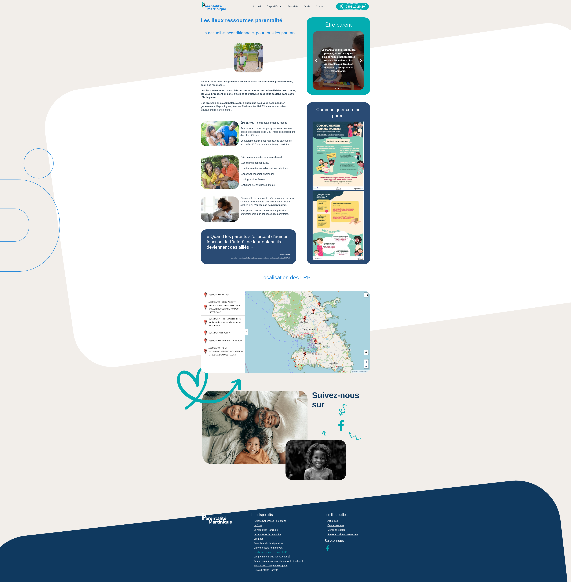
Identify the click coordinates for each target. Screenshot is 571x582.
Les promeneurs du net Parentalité (272, 556)
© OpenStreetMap (364, 371)
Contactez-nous (335, 525)
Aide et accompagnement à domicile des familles (279, 561)
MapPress (354, 371)
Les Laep (258, 539)
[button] (316, 60)
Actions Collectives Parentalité (270, 521)
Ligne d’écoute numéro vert (268, 547)
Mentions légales (336, 530)
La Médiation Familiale (266, 530)
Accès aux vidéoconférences (342, 534)
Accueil (257, 6)
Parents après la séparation (268, 543)
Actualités (293, 6)
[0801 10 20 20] (342, 6)
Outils (307, 6)
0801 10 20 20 (355, 6)
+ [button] (366, 362)
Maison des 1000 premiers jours (270, 565)
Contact (320, 6)
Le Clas (258, 525)
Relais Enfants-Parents (266, 570)
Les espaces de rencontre (267, 534)
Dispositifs (272, 6)
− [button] (366, 366)
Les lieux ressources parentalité (270, 552)
